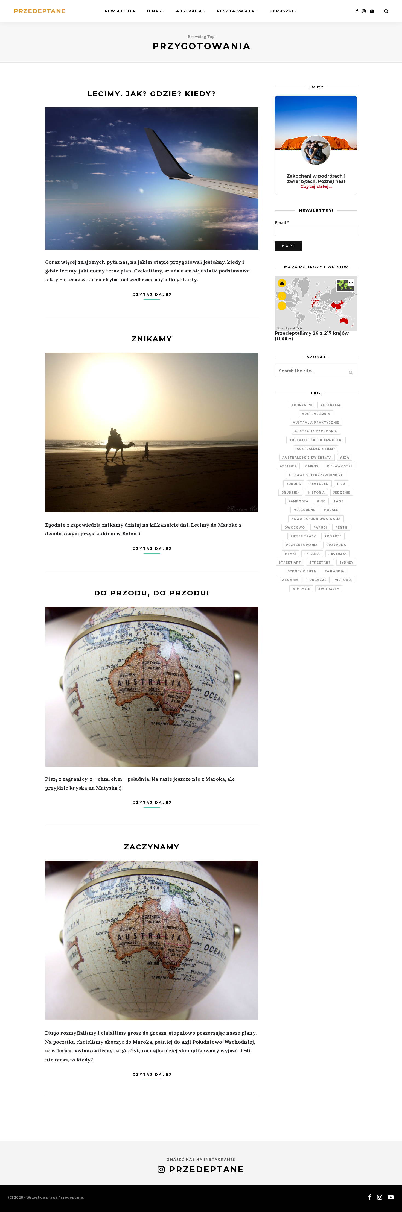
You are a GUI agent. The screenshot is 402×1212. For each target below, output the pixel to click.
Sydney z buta (302, 571)
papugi (320, 527)
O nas (154, 11)
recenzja (337, 554)
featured (319, 484)
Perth (341, 527)
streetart (320, 562)
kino (321, 501)
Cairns (311, 466)
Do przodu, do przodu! (151, 593)
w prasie (301, 589)
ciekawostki (339, 466)
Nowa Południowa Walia (316, 519)
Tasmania (289, 580)
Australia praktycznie (316, 422)
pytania (312, 554)
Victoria (343, 580)
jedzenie (341, 492)
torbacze (317, 580)
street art (290, 562)
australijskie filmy (316, 449)
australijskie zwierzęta (307, 457)
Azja (344, 457)
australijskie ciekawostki (316, 440)
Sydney (346, 562)
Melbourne (304, 510)
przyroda (336, 545)
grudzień (290, 492)
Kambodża (298, 501)
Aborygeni (302, 405)
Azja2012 (288, 466)
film (341, 484)
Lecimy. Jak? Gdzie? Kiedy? (152, 93)
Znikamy (152, 338)
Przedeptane (40, 11)
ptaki (290, 554)
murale (331, 510)
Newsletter (120, 11)
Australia (189, 11)
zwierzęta (328, 589)
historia (316, 492)
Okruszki (281, 11)
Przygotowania (302, 545)
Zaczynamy (152, 847)
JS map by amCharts (289, 328)
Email (282, 222)
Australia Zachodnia (316, 431)
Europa (293, 484)
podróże (333, 536)
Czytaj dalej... (316, 186)
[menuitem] (329, 306)
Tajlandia (334, 571)
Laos (338, 501)
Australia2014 (316, 414)
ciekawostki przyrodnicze (316, 475)
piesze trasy (303, 536)
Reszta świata (236, 11)
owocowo (294, 527)
